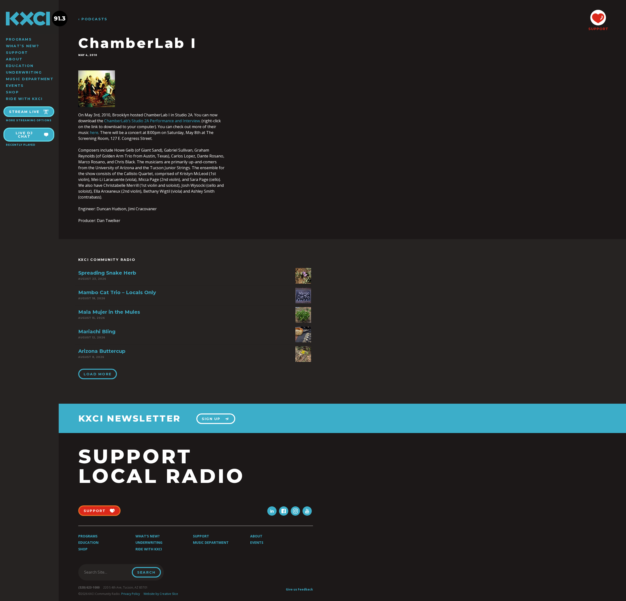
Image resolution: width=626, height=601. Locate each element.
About (14, 59)
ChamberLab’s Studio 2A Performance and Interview (152, 120)
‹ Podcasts (92, 19)
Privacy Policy (130, 594)
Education (20, 66)
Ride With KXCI (24, 99)
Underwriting (24, 72)
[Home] (29, 18)
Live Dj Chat (24, 135)
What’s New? (22, 46)
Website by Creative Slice (161, 594)
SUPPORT (598, 29)
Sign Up (211, 419)
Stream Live (24, 112)
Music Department (30, 79)
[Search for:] (106, 572)
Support (17, 52)
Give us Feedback (299, 589)
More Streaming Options (29, 120)
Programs (19, 39)
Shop (12, 92)
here (94, 132)
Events (15, 85)
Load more (98, 374)
